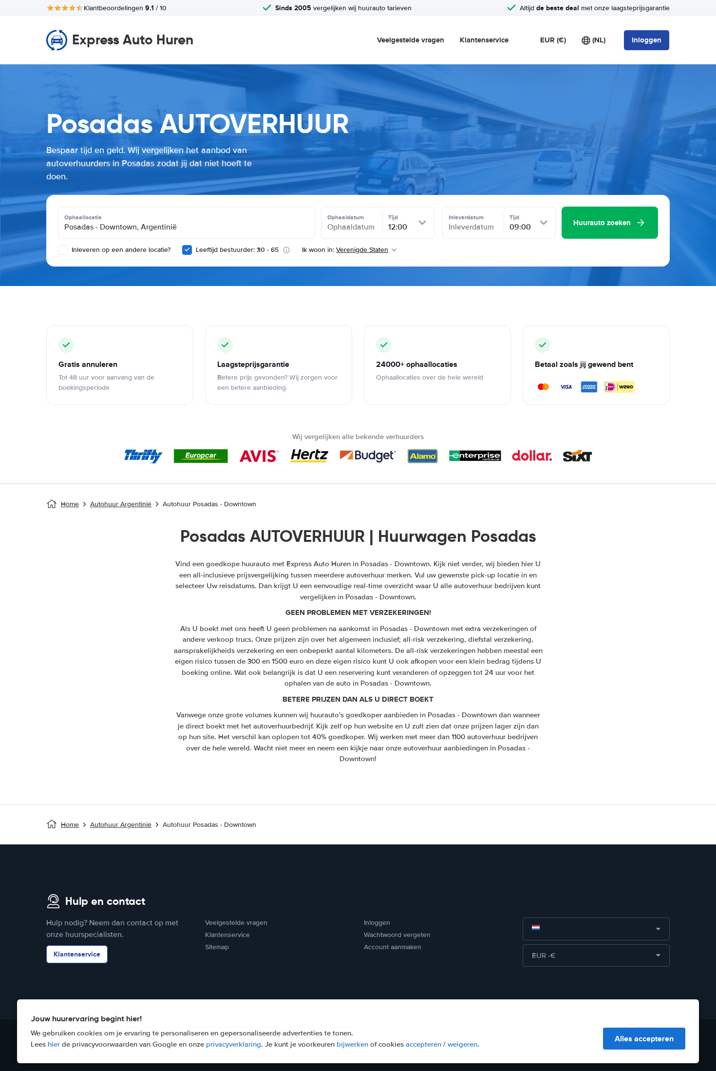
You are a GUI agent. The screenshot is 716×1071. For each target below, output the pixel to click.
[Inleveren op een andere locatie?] (63, 250)
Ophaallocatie (83, 217)
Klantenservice (484, 40)
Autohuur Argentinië (120, 504)
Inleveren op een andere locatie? (120, 250)
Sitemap (217, 947)
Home (70, 504)
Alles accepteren (644, 1038)
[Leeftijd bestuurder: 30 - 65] (187, 250)
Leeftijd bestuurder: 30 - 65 (237, 250)
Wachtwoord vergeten (397, 935)
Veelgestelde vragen (410, 40)
